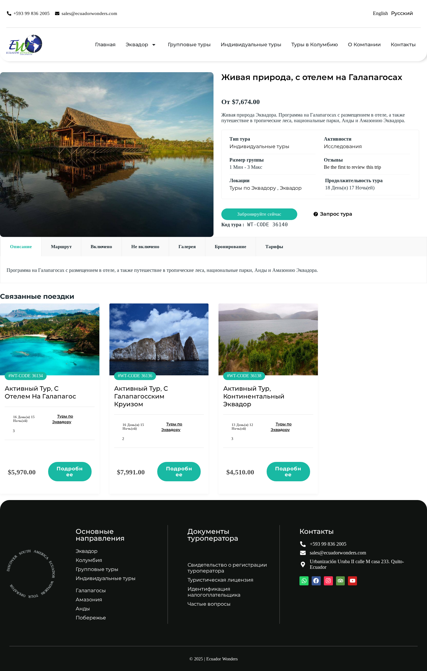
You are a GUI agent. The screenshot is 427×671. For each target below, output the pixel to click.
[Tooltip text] (413, 655)
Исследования (343, 146)
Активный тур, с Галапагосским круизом (141, 396)
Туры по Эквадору (252, 188)
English (380, 13)
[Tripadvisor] (340, 580)
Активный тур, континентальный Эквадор (253, 396)
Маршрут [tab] (61, 246)
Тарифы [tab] (274, 246)
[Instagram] (328, 580)
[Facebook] (316, 580)
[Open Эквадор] (154, 44)
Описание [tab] (21, 246)
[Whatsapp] (304, 580)
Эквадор (291, 188)
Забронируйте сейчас (259, 214)
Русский (402, 13)
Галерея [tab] (187, 246)
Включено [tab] (101, 246)
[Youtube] (352, 580)
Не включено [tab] (145, 246)
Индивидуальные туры (259, 146)
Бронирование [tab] (230, 246)
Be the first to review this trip (352, 167)
